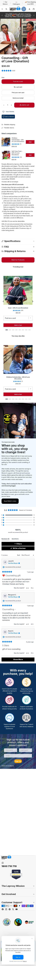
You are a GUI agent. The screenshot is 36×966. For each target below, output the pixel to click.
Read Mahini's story (10, 501)
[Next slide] (34, 15)
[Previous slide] (2, 15)
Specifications (12, 241)
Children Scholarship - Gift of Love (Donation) (18, 139)
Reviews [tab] (5, 539)
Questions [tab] (15, 539)
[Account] (29, 9)
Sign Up (18, 761)
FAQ (6, 246)
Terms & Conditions (8, 766)
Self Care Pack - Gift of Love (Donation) (17, 152)
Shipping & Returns (15, 251)
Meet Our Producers (18, 260)
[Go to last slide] (3, 301)
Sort (18, 555)
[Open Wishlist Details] (3, 112)
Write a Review (22, 548)
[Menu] (2, 9)
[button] (18, 71)
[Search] (6, 9)
